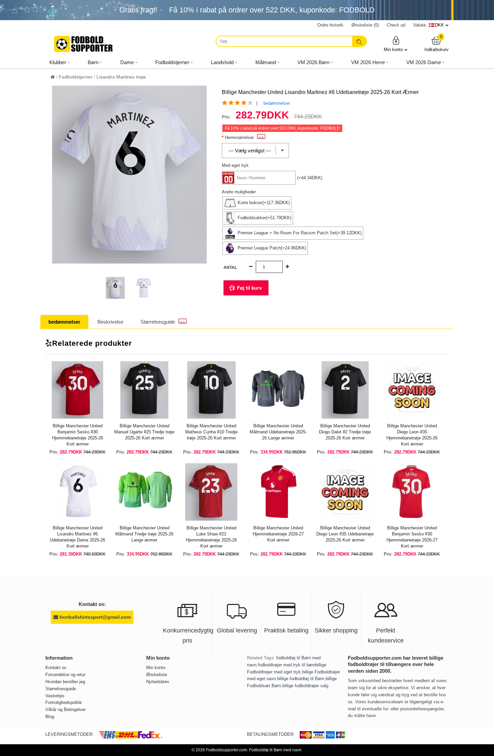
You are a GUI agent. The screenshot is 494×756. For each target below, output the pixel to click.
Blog (49, 716)
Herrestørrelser (239, 137)
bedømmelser (276, 103)
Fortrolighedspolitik (63, 702)
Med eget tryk (235, 165)
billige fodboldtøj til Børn (300, 678)
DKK (439, 25)
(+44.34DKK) (309, 177)
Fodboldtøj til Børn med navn (275, 750)
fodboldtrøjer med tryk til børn (286, 664)
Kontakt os (56, 667)
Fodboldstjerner (75, 77)
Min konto (393, 49)
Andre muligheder (239, 191)
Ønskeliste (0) (365, 25)
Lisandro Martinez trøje (121, 77)
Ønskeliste (156, 674)
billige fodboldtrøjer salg (305, 685)
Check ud (396, 25)
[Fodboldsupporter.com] (84, 44)
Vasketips (55, 695)
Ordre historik (330, 25)
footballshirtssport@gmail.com (94, 617)
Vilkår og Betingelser (65, 709)
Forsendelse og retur (65, 674)
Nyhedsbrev (157, 681)
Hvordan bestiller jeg (65, 681)
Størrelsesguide (157, 322)
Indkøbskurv (436, 44)
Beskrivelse (110, 322)
